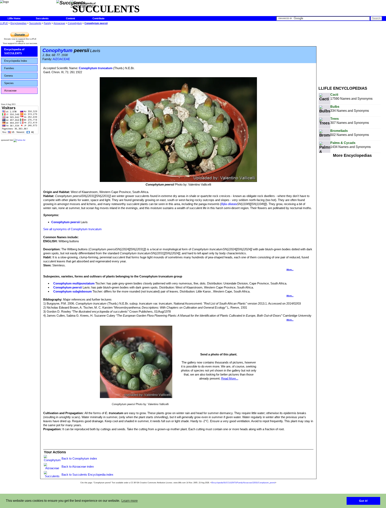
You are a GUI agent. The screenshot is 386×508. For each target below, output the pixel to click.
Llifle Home (14, 18)
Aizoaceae (59, 23)
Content (70, 18)
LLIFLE (4, 23)
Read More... (229, 378)
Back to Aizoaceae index (78, 466)
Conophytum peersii (96, 23)
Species (9, 83)
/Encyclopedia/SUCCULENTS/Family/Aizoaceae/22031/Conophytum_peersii (243, 483)
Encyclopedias (18, 23)
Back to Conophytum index (79, 458)
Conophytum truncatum (95, 68)
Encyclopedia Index (15, 60)
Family (47, 23)
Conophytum (75, 23)
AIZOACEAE (61, 59)
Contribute (98, 18)
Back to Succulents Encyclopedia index (87, 474)
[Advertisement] (352, 54)
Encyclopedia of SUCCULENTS (14, 51)
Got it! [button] (363, 500)
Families (9, 68)
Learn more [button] (129, 500)
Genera (8, 75)
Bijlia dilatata (229, 204)
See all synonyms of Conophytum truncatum (72, 229)
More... (290, 269)
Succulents (42, 18)
